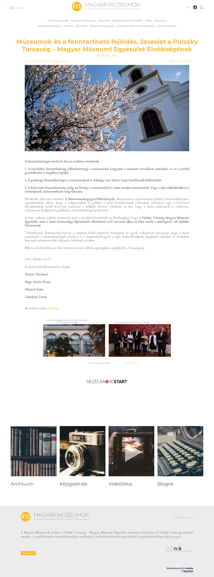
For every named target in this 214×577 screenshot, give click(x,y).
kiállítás (104, 20)
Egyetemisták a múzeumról (136, 26)
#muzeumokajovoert (127, 20)
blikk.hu (53, 308)
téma (148, 20)
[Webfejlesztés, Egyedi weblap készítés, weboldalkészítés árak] (187, 571)
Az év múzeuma (58, 20)
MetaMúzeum (166, 26)
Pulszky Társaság (83, 20)
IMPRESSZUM (183, 517)
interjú (68, 26)
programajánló (49, 26)
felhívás (82, 26)
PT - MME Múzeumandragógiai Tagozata (47, 61)
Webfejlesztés (174, 568)
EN (189, 7)
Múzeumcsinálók (102, 26)
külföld (160, 20)
